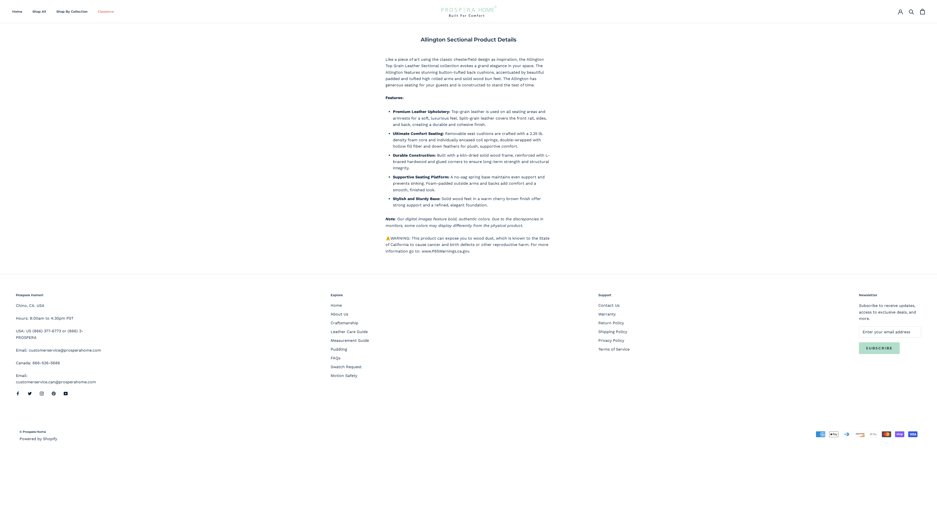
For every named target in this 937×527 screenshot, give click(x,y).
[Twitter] (30, 393)
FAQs (335, 358)
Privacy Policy (611, 340)
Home (17, 11)
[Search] (911, 11)
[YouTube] (66, 393)
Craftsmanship (344, 323)
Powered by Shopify (38, 438)
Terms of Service (614, 349)
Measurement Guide (350, 340)
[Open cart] (922, 11)
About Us (339, 314)
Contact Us (609, 305)
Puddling (339, 349)
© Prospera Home (33, 432)
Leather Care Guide (349, 331)
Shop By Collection (72, 11)
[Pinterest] (54, 393)
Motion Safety (344, 375)
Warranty (607, 314)
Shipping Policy (612, 331)
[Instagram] (42, 393)
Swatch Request (346, 367)
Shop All (39, 11)
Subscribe (879, 348)
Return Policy (611, 323)
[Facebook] (18, 393)
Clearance (106, 11)
